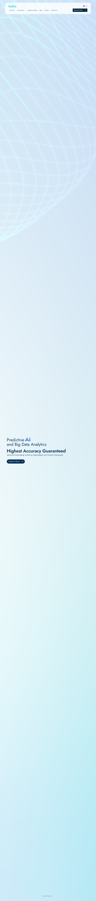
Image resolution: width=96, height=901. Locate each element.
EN (86, 6)
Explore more (47, 896)
